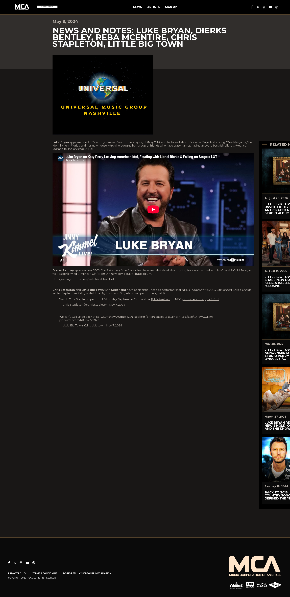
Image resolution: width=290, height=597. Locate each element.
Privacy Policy (17, 573)
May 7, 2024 (117, 304)
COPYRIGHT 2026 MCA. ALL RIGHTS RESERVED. (32, 578)
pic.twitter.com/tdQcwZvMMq (79, 320)
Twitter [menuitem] (257, 7)
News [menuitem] (137, 7)
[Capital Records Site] (236, 585)
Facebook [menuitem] (252, 7)
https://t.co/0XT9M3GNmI (196, 316)
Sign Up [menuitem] (171, 7)
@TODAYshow (160, 299)
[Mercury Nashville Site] (275, 585)
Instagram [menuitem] (264, 7)
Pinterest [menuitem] (276, 7)
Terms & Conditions (44, 573)
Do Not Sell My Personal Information (87, 573)
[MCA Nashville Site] (262, 585)
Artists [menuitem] (153, 7)
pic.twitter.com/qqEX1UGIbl (200, 299)
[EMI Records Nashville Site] (249, 585)
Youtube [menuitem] (270, 7)
